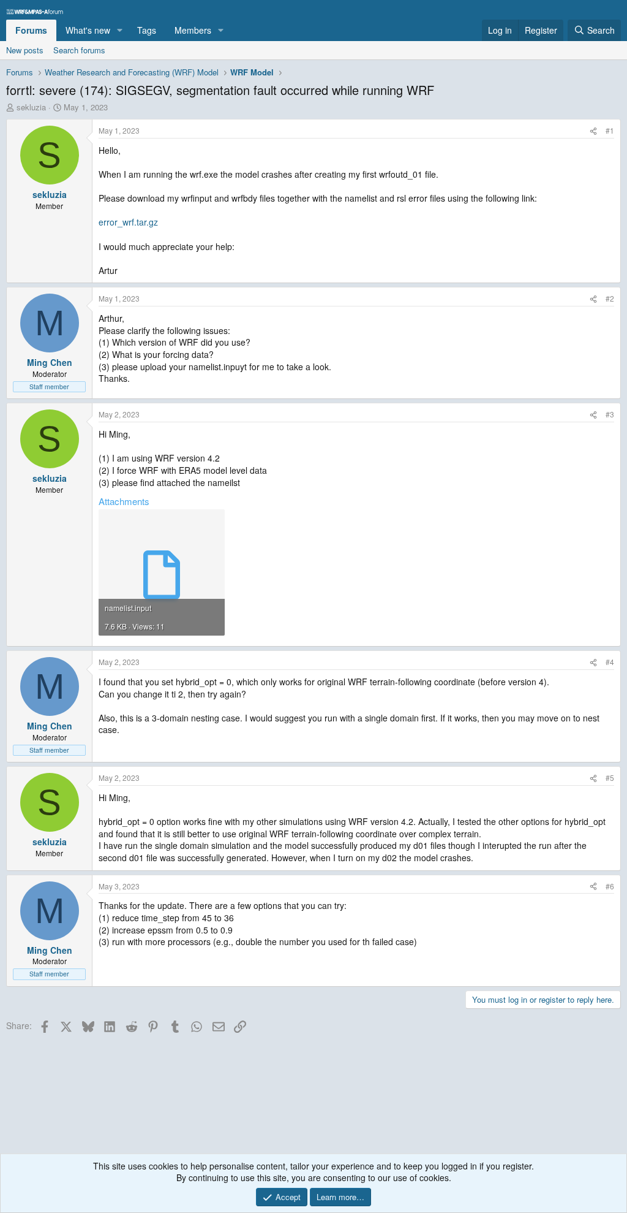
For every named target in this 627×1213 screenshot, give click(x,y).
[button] (119, 31)
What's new (88, 30)
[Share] (593, 131)
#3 (610, 414)
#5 (610, 777)
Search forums (79, 50)
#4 (610, 661)
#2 (610, 298)
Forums (31, 30)
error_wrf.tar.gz (128, 222)
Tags (146, 30)
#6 (610, 886)
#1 (610, 130)
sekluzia (31, 107)
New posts (24, 50)
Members (193, 30)
